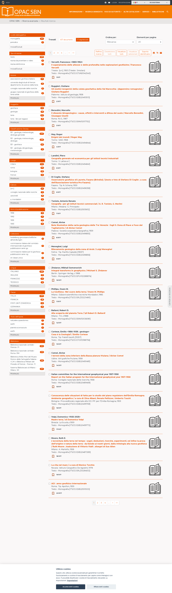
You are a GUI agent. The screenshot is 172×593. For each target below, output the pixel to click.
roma (12, 168)
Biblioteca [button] (14, 341)
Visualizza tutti (122, 53)
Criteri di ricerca (170, 296)
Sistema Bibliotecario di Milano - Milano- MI (23, 369)
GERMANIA (15, 307)
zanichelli (14, 196)
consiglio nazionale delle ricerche (23, 88)
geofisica (14, 108)
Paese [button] (13, 292)
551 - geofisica (16, 144)
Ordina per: (111, 37)
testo (12, 57)
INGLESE (14, 275)
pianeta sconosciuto (18, 328)
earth (12, 324)
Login (114, 2)
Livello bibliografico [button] (18, 35)
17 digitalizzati (82, 40)
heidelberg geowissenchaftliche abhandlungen (23, 238)
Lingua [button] (13, 268)
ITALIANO (14, 271)
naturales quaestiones (19, 320)
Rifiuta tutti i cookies (101, 587)
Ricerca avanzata (93, 12)
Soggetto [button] (14, 104)
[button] (139, 3)
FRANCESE (15, 279)
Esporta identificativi (145, 53)
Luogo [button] (13, 160)
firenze (13, 175)
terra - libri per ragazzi (19, 119)
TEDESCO (14, 282)
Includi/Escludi (16, 47)
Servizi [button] (145, 12)
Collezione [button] (14, 234)
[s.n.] (12, 188)
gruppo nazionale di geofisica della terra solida (24, 93)
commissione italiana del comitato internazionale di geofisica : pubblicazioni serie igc (24, 245)
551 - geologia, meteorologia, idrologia (22, 139)
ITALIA (13, 296)
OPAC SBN (14, 21)
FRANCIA (14, 299)
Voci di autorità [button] (112, 12)
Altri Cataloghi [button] (131, 12)
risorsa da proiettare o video (21, 61)
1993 (12, 224)
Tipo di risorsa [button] (15, 53)
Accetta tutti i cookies (71, 587)
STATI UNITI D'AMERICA (20, 303)
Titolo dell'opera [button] (16, 317)
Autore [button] (13, 75)
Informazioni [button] (75, 12)
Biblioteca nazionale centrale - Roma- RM (22, 352)
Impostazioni (72, 580)
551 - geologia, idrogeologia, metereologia (21, 149)
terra (12, 115)
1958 (12, 213)
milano (13, 164)
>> (73, 53)
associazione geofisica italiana (22, 79)
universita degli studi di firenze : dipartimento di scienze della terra (24, 83)
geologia (14, 112)
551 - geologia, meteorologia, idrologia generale (22, 133)
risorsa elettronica (17, 64)
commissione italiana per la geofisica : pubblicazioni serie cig (25, 253)
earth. (12, 331)
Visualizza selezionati (133, 53)
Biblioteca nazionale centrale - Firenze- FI (22, 346)
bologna (13, 171)
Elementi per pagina (146, 37)
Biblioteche (158, 12)
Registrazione (124, 2)
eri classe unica (16, 258)
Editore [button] (13, 185)
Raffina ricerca (99, 53)
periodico (14, 42)
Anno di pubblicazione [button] (19, 209)
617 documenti (66, 40)
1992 (12, 217)
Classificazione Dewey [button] (19, 129)
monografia (15, 39)
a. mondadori (15, 199)
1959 (12, 220)
